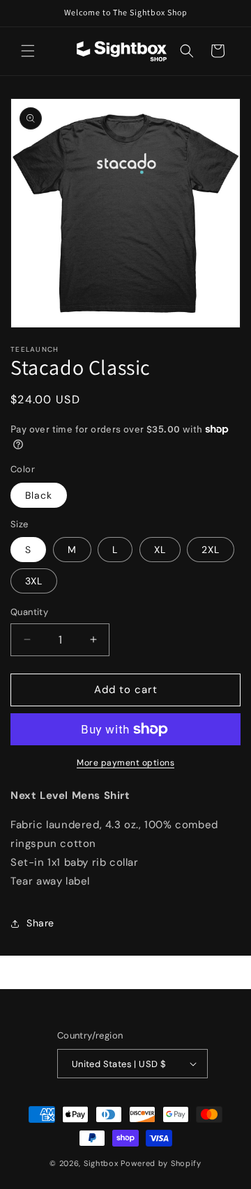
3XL (34, 581)
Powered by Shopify (161, 1163)
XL (160, 549)
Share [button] (40, 923)
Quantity (29, 612)
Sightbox (101, 1163)
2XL (210, 549)
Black (38, 495)
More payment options (125, 762)
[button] (28, 51)
